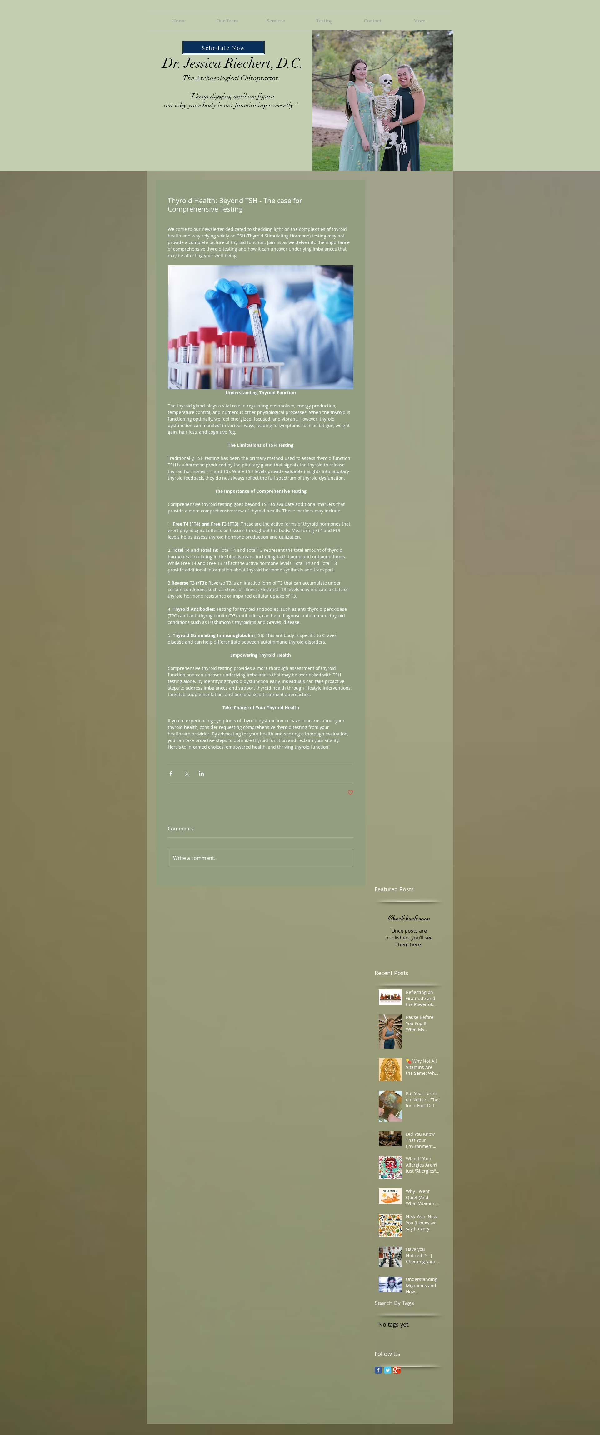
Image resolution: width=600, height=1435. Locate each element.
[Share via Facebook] (171, 773)
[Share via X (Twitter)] (186, 773)
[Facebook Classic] (378, 1370)
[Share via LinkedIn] (201, 773)
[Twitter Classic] (387, 1370)
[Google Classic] (397, 1370)
